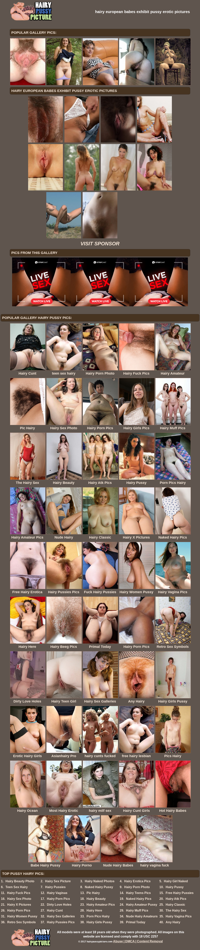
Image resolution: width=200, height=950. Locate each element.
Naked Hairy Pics (138, 898)
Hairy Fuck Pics (18, 893)
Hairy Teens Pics (138, 893)
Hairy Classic (175, 904)
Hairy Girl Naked (176, 881)
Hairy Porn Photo (137, 887)
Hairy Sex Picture (58, 881)
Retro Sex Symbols (21, 922)
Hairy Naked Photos (99, 881)
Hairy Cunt (55, 910)
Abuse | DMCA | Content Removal (138, 941)
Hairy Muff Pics (137, 910)
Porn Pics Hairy (98, 916)
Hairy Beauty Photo (19, 881)
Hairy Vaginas (57, 893)
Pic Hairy (93, 893)
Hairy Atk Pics (176, 898)
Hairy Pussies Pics (61, 922)
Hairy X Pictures (19, 904)
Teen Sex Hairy (16, 887)
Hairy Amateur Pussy (141, 904)
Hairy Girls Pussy (99, 922)
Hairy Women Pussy (22, 916)
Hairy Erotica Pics (137, 881)
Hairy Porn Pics (58, 898)
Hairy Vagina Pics (179, 916)
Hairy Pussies (55, 887)
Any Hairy (173, 922)
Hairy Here (94, 910)
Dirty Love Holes (59, 904)
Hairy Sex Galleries (61, 916)
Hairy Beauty (96, 898)
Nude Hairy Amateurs (142, 916)
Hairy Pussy (175, 887)
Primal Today (135, 922)
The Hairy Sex (176, 910)
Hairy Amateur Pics (101, 904)
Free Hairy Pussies (180, 893)
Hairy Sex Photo (19, 898)
